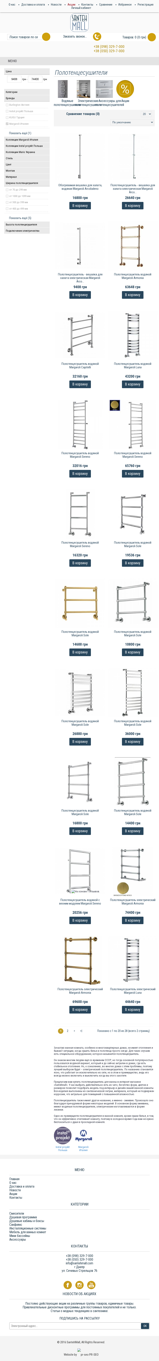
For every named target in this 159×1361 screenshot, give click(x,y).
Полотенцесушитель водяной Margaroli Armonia (132, 276)
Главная (14, 1179)
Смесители (16, 1213)
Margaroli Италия (19, 123)
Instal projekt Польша (21, 111)
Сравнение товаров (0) (83, 114)
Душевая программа (23, 1217)
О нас (13, 1183)
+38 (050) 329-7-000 (109, 51)
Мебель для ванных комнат (27, 1232)
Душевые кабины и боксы (26, 1221)
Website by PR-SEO (81, 1354)
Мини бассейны (19, 1236)
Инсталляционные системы (27, 1228)
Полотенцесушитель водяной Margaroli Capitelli (80, 365)
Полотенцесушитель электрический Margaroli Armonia (132, 901)
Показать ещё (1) (20, 133)
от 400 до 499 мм (18, 208)
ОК (145, 1326)
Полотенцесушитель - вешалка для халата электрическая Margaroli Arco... (133, 188)
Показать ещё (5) (20, 218)
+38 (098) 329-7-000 (109, 46)
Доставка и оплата (21, 1186)
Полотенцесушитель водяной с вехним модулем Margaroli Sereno (80, 901)
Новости (15, 1190)
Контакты (15, 1198)
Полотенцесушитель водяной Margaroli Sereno (80, 455)
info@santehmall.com (79, 1263)
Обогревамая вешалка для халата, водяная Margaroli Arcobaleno (80, 187)
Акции (13, 1194)
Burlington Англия (19, 104)
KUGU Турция (16, 117)
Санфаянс (15, 1225)
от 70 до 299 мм (18, 189)
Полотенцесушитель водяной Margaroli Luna (132, 365)
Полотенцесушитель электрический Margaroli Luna (132, 991)
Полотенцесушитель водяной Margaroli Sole (132, 544)
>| (81, 1031)
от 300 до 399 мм (18, 202)
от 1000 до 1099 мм (19, 196)
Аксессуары (17, 1239)
